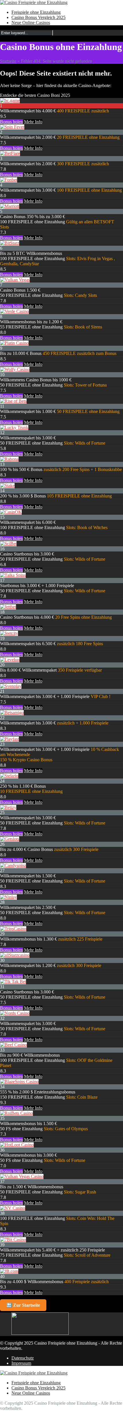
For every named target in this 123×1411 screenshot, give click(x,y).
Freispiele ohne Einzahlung (36, 12)
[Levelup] (9, 659)
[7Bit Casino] (13, 1239)
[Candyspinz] (13, 865)
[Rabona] (9, 459)
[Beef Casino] (13, 1044)
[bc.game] (10, 100)
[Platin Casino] (14, 343)
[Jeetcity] (9, 633)
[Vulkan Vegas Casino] (21, 1176)
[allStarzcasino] (14, 955)
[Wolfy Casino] (14, 369)
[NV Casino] (12, 1208)
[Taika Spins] (13, 575)
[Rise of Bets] (13, 401)
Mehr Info (33, 121)
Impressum (21, 1363)
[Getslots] (9, 839)
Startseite (8, 61)
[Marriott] (9, 206)
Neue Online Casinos (30, 22)
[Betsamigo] (12, 712)
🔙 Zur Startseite (23, 1305)
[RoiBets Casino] (16, 1113)
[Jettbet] (8, 606)
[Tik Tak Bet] (13, 981)
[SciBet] (8, 543)
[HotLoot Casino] (17, 1144)
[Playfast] (9, 739)
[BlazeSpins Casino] (19, 1081)
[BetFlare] (10, 153)
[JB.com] (9, 1271)
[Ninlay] (8, 897)
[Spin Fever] (12, 126)
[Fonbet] (8, 179)
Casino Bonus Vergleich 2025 (38, 17)
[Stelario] (9, 775)
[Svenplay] (10, 686)
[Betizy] (8, 807)
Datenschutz (22, 1358)
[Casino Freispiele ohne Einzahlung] (34, 2)
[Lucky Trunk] (14, 427)
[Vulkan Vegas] (15, 279)
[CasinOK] (11, 512)
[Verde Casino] (14, 311)
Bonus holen (11, 121)
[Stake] (7, 485)
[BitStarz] (9, 243)
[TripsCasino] (13, 928)
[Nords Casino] (14, 1013)
